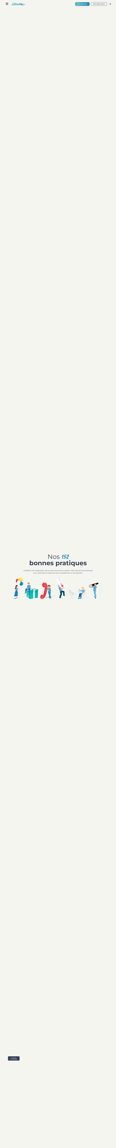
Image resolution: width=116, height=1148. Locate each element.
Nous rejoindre (82, 4)
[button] (110, 4)
